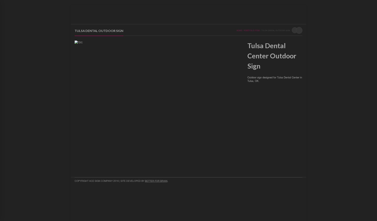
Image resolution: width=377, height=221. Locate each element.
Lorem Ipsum (216, 18)
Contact (198, 18)
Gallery (182, 18)
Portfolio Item (252, 30)
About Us (167, 18)
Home (153, 18)
